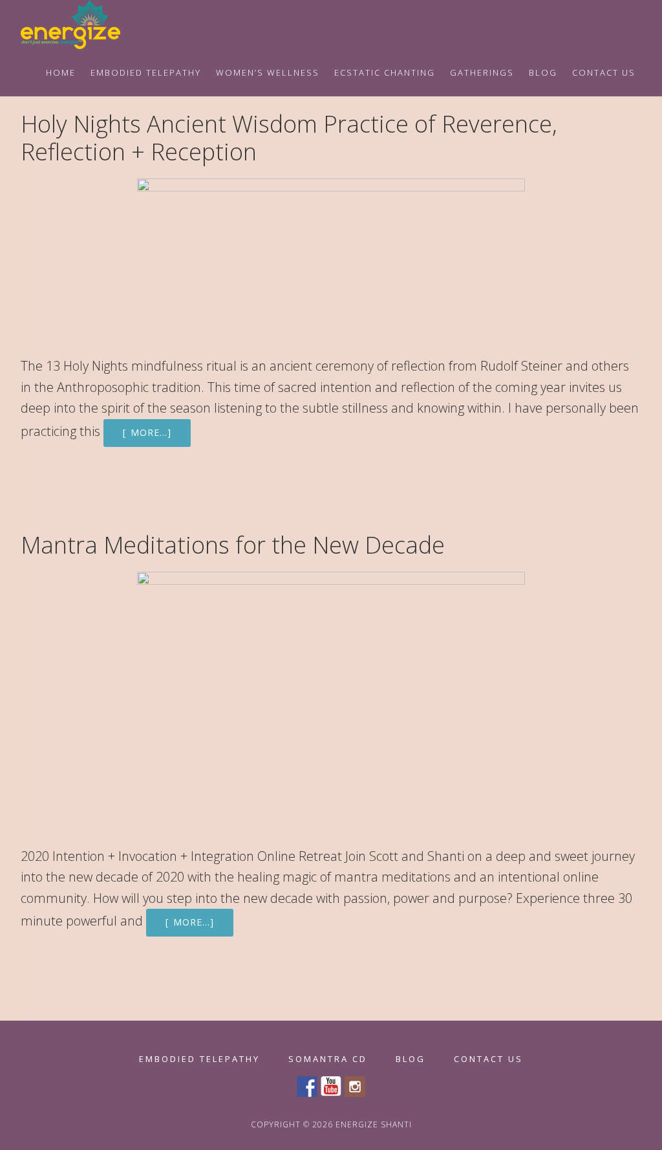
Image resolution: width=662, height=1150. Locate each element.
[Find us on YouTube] (331, 1086)
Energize (85, 24)
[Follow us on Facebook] (307, 1086)
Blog (410, 1059)
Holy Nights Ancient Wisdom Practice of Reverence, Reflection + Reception (289, 138)
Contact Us (488, 1059)
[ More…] (147, 432)
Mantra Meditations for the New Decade (233, 545)
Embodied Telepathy (199, 1059)
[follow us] (355, 1086)
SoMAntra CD (327, 1059)
